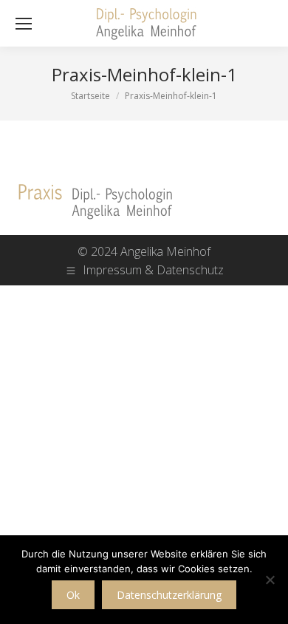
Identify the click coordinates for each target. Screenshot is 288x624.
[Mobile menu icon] (23, 24)
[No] (269, 579)
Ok (73, 595)
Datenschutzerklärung (169, 595)
